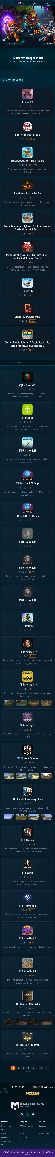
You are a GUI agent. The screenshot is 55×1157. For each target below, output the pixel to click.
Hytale (3, 1133)
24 (41, 1068)
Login (33, 3)
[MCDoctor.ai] (42, 1086)
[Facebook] (21, 1114)
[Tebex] (20, 1086)
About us (23, 1137)
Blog (22, 1130)
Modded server (7, 1145)
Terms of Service (45, 1130)
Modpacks (5, 1130)
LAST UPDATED (14, 80)
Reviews (23, 1133)
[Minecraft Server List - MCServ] (32, 1093)
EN (23, 3)
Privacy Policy (44, 1133)
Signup (47, 3)
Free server (5, 1137)
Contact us (43, 1126)
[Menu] (2, 2)
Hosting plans (6, 1126)
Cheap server (6, 1141)
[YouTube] (33, 1114)
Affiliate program (26, 1126)
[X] (27, 1114)
